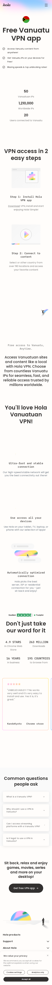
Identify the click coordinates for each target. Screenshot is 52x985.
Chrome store (35, 723)
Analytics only (38, 972)
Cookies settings (14, 972)
